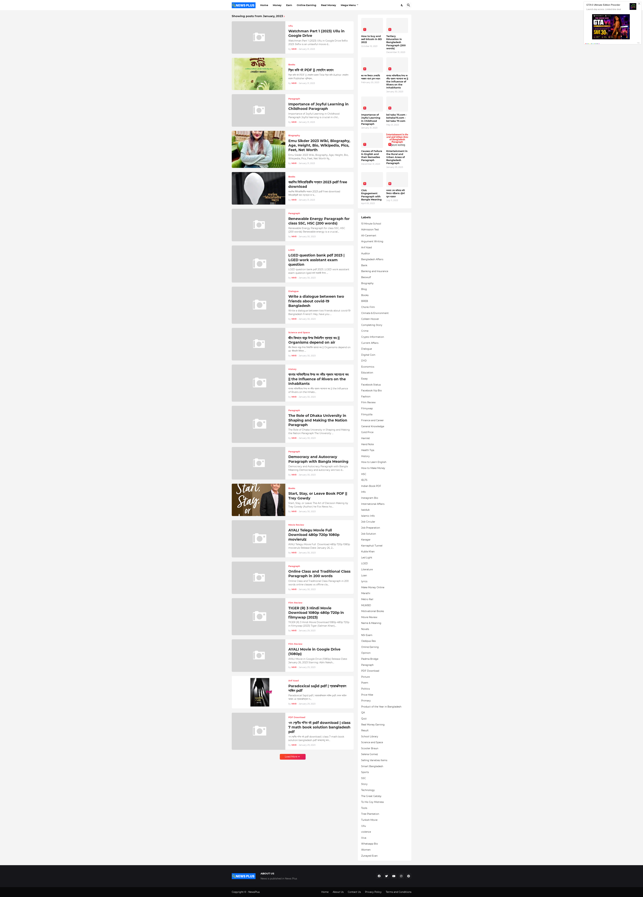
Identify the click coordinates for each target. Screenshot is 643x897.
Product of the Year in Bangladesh (381, 706)
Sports (365, 772)
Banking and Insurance (374, 271)
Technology (368, 790)
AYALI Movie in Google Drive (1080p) (314, 651)
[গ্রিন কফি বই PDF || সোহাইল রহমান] (258, 74)
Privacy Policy (373, 891)
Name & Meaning (371, 623)
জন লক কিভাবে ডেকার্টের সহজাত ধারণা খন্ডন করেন (370, 77)
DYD (364, 360)
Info (363, 491)
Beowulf (366, 277)
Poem (364, 682)
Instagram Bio (369, 497)
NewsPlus (254, 891)
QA (363, 712)
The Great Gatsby (371, 796)
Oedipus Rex (368, 641)
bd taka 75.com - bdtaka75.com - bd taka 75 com (396, 117)
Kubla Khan (368, 551)
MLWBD (366, 605)
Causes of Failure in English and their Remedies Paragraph (371, 156)
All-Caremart (368, 235)
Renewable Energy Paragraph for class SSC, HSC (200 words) (319, 221)
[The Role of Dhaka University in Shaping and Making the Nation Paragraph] (258, 424)
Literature (367, 569)
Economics (367, 366)
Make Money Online (372, 587)
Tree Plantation (370, 813)
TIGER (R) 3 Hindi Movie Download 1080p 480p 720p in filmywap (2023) (316, 612)
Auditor (365, 253)
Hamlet (365, 438)
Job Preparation (370, 527)
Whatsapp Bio (369, 843)
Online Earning (306, 5)
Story (364, 784)
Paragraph (367, 664)
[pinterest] (408, 876)
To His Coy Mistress (372, 802)
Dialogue (366, 348)
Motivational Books (372, 611)
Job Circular (368, 521)
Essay (364, 378)
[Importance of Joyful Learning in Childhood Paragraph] (258, 110)
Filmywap (367, 408)
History (365, 456)
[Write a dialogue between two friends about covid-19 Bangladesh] (258, 305)
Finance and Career (372, 420)
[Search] (408, 5)
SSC (363, 778)
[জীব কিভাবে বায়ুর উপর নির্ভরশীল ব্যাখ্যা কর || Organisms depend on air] (258, 344)
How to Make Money (373, 468)
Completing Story (371, 325)
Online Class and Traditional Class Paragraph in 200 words (319, 573)
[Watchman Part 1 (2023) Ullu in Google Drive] (258, 37)
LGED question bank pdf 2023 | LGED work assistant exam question (316, 260)
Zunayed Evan (369, 855)
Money (277, 5)
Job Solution (368, 533)
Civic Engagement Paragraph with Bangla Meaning (371, 195)
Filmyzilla (366, 414)
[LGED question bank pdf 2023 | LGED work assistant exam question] (258, 263)
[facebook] (379, 876)
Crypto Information (372, 336)
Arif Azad (366, 247)
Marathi (365, 593)
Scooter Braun (369, 748)
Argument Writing (372, 241)
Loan (364, 575)
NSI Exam (366, 635)
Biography (367, 283)
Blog (364, 289)
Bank (364, 265)
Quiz (364, 718)
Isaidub (365, 509)
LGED (364, 563)
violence (366, 831)
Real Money (328, 5)
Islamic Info (368, 515)
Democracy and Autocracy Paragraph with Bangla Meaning (318, 459)
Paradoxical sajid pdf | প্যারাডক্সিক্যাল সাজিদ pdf (317, 688)
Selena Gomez (369, 754)
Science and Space (372, 742)
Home (264, 5)
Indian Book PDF (371, 486)
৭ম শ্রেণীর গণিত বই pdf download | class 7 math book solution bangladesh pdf (319, 727)
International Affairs (372, 503)
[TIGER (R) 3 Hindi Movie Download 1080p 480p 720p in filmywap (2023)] (258, 616)
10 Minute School (371, 223)
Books (365, 295)
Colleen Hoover (370, 319)
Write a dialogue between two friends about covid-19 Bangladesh (316, 301)
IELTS (364, 480)
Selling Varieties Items (374, 760)
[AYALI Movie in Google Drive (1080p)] (258, 655)
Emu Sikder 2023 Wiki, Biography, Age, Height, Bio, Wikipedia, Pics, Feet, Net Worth (319, 145)
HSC (363, 474)
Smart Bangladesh (372, 766)
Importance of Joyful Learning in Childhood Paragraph (318, 106)
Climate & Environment (375, 313)
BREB (364, 301)
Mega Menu (348, 5)
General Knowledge (372, 426)
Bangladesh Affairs (372, 259)
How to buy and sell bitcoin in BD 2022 (371, 39)
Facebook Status (371, 384)
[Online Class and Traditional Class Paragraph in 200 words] (258, 578)
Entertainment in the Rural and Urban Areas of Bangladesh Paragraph (397, 157)
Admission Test (370, 229)
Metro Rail (367, 599)
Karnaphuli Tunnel (371, 545)
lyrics (364, 581)
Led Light (366, 557)
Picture (365, 676)
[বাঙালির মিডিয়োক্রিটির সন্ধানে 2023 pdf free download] (258, 188)
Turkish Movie (369, 819)
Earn (289, 5)
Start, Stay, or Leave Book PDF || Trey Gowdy (317, 495)
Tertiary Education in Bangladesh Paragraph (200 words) (396, 42)
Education (367, 372)
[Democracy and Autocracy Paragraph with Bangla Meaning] (258, 463)
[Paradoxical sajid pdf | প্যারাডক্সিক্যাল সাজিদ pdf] (258, 692)
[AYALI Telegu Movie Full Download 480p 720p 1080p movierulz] (258, 538)
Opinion (366, 652)
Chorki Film (368, 307)
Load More (291, 756)
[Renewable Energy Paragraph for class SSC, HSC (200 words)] (258, 225)
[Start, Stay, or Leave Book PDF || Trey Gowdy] (258, 500)
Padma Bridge (369, 658)
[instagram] (401, 876)
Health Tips (367, 450)
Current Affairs (369, 342)
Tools (364, 808)
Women (366, 849)
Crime (364, 330)
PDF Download (370, 670)
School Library (369, 736)
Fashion (365, 396)
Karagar (366, 539)
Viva (363, 837)
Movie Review (369, 617)
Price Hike (367, 694)
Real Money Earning (373, 724)
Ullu (363, 825)
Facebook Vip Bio (371, 390)
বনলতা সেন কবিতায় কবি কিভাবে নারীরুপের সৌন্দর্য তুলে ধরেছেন (395, 193)
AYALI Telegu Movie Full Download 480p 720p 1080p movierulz (313, 534)
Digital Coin (368, 354)
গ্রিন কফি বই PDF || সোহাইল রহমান (310, 70)
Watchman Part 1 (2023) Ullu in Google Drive (316, 33)
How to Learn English (373, 462)
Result (365, 730)
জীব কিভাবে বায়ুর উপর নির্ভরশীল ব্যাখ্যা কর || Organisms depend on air (314, 340)
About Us (338, 891)
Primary (366, 700)
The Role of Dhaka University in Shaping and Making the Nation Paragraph (317, 420)
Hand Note (367, 444)
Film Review (368, 402)
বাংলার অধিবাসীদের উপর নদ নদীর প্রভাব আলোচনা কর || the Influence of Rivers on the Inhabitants (318, 379)
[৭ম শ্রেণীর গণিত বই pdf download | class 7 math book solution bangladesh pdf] (258, 731)
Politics (365, 688)
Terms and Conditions (398, 891)
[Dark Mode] (402, 5)
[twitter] (386, 876)
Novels (365, 629)
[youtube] (394, 876)
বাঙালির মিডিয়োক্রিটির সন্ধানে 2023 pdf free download (317, 184)
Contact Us (354, 891)
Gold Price (367, 432)
